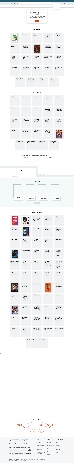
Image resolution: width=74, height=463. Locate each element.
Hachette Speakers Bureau (50, 446)
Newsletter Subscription (40, 445)
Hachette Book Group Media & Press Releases (41, 453)
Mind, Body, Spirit (41, 425)
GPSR (57, 453)
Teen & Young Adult (40, 432)
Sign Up (50, 157)
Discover (23, 6)
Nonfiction (55, 424)
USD (56, 6)
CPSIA (57, 452)
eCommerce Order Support (50, 445)
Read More (37, 21)
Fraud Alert (58, 450)
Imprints (31, 6)
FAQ (47, 451)
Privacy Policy (58, 442)
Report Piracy (58, 449)
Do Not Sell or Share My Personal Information (59, 447)
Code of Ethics (58, 445)
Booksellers (48, 455)
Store (27, 6)
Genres (14, 6)
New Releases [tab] (37, 29)
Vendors (48, 452)
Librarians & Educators (50, 443)
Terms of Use (58, 440)
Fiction (33, 424)
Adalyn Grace (56, 198)
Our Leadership (39, 442)
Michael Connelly (19, 198)
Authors (18, 6)
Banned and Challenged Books (40, 447)
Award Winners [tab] (37, 212)
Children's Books (18, 425)
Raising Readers (49, 454)
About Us (36, 6)
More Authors (36, 202)
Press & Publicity (39, 454)
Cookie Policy (58, 443)
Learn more (14, 176)
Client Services (49, 442)
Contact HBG (48, 449)
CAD (56, 7)
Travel (48, 432)
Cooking (26, 424)
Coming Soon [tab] (37, 92)
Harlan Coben (31, 198)
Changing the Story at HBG (41, 449)
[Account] (62, 3)
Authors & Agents (49, 440)
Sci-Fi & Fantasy (33, 432)
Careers (48, 448)
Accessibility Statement (40, 450)
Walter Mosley (43, 198)
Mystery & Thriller (48, 425)
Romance (26, 432)
